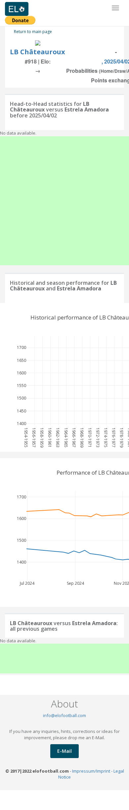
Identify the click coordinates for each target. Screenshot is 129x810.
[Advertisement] (64, 200)
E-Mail (64, 751)
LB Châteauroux (37, 51)
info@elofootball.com (64, 715)
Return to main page (33, 31)
